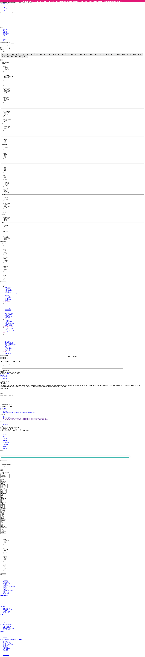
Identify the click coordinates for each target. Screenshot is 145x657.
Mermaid (5, 219)
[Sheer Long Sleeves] (4, 527)
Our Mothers (5, 446)
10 (32, 54)
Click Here (9, 373)
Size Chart (2, 374)
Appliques (6, 147)
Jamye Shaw (7, 322)
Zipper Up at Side (7, 133)
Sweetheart (6, 211)
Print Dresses (6, 96)
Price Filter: (4, 46)
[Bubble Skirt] (4, 484)
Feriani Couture (8, 345)
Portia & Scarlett (8, 309)
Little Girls (5, 438)
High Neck (6, 199)
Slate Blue (6, 254)
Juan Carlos (7, 315)
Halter (5, 198)
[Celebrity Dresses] (4, 485)
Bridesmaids (6, 67)
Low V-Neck (6, 202)
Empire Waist (6, 218)
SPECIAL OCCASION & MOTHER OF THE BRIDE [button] (11, 639)
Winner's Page (5, 444)
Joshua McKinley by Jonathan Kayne (11, 293)
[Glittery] (2, 494)
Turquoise (5, 252)
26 (68, 54)
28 (72, 54)
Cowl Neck (6, 197)
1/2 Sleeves (6, 225)
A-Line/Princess (7, 217)
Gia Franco (7, 346)
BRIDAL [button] (2, 631)
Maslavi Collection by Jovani (10, 297)
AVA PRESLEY (8, 289)
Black (5, 276)
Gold (5, 274)
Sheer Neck (6, 208)
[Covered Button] (3, 489)
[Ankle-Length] (3, 509)
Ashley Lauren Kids (8, 329)
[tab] (74, 293)
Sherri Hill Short (8, 310)
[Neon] (2, 496)
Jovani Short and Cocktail (7, 599)
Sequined (5, 174)
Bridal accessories (8, 334)
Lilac (5, 259)
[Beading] (3, 500)
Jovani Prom (7, 294)
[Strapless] (3, 532)
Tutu (4, 104)
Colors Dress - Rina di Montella (10, 344)
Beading (5, 148)
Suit (4, 101)
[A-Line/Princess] (3, 519)
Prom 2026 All (7, 287)
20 (55, 54)
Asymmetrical (6, 183)
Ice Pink (5, 261)
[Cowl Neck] (3, 514)
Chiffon (5, 166)
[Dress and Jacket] (4, 481)
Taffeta (5, 176)
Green (5, 249)
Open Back (6, 116)
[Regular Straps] (3, 530)
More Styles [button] (2, 652)
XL (20, 56)
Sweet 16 (5, 80)
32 (81, 54)
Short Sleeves (6, 230)
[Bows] (3, 501)
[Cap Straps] (3, 529)
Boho (5, 87)
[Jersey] (2, 507)
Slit (4, 121)
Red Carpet (6, 79)
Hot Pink (5, 263)
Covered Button (7, 126)
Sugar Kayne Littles (8, 331)
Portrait (5, 205)
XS (4, 56)
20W (103, 54)
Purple (5, 258)
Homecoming (6, 75)
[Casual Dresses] (5, 476)
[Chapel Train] (3, 511)
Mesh (5, 170)
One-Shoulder (6, 204)
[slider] (130, 457)
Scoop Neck (6, 207)
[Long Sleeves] (4, 526)
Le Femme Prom (8, 296)
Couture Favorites (6, 442)
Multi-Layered (6, 115)
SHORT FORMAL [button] (4, 595)
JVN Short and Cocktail (9, 307)
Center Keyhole (7, 112)
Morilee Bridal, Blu (6, 636)
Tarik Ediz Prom (8, 300)
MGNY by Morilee (8, 348)
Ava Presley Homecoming (9, 303)
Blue (5, 256)
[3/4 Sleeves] (4, 525)
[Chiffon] (2, 505)
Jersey (5, 168)
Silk (4, 175)
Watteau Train (6, 192)
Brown (5, 275)
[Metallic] (2, 495)
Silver (5, 278)
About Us (4, 416)
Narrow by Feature (5, 62)
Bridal (5, 66)
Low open (6, 129)
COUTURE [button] (2, 606)
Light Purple (6, 260)
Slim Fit (5, 220)
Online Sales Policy (3, 375)
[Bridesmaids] (5, 475)
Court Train (6, 185)
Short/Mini (6, 189)
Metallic (5, 139)
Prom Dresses (6, 77)
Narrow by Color (5, 243)
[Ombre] (2, 497)
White (5, 279)
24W (113, 54)
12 (37, 54)
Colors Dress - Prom (8, 290)
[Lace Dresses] (4, 482)
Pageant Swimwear (8, 321)
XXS (140, 54)
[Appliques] (3, 499)
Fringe (5, 155)
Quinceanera (6, 78)
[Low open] (3, 492)
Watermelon (6, 266)
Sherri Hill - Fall (8, 299)
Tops (5, 102)
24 (63, 54)
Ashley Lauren (7, 288)
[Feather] (2, 506)
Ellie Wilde (7, 291)
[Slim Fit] (3, 522)
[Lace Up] (3, 491)
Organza (5, 171)
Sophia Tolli (7, 338)
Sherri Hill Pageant (8, 324)
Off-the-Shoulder (7, 203)
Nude (5, 273)
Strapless (5, 239)
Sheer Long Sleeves (7, 228)
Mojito (5, 539)
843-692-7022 (5, 3)
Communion (6, 70)
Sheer (5, 130)
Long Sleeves (6, 227)
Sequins (5, 160)
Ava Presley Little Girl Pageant (10, 330)
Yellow (5, 245)
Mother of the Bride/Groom (9, 76)
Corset (5, 113)
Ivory (5, 271)
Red (4, 268)
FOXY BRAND (8, 353)
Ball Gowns (6, 85)
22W (108, 54)
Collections (5, 434)
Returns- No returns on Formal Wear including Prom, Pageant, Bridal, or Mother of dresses (19, 412)
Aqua (5, 251)
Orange (5, 269)
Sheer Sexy (6, 98)
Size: (1, 369)
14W (86, 54)
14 (41, 54)
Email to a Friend (3, 376)
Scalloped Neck (7, 206)
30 (77, 54)
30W (130, 54)
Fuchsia (5, 265)
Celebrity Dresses (7, 111)
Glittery (5, 138)
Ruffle (5, 157)
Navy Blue (6, 257)
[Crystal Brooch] (3, 502)
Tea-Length (6, 191)
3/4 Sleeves (6, 226)
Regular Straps (6, 237)
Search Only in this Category (7, 45)
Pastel (5, 142)
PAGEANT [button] (2, 614)
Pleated (5, 118)
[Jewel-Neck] (3, 517)
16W (92, 54)
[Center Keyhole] (4, 486)
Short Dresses (6, 99)
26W (119, 54)
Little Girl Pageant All (9, 328)
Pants (5, 94)
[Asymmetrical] (3, 510)
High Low (6, 114)
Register (4, 9)
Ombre (5, 141)
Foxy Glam (5, 448)
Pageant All (7, 320)
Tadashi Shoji (7, 349)
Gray (5, 277)
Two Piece (6, 105)
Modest (5, 93)
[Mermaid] (3, 521)
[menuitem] (74, 7)
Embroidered (6, 152)
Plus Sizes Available (7, 119)
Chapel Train (6, 184)
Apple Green (6, 248)
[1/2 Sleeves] (4, 524)
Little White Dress (7, 91)
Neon (5, 140)
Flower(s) (5, 154)
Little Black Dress (7, 90)
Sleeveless (6, 231)
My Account (5, 7)
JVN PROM (7, 295)
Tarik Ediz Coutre (8, 317)
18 (50, 54)
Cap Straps (6, 236)
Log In (4, 10)
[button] (5, 29)
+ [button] (3, 286)
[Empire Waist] (3, 520)
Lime (5, 250)
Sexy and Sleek (6, 97)
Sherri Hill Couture (8, 316)
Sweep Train (6, 190)
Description (5, 378)
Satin (5, 172)
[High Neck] (3, 516)
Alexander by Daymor (9, 342)
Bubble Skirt (6, 110)
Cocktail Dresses (7, 69)
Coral (5, 270)
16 (46, 54)
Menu (2, 27)
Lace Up (5, 128)
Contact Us (5, 411)
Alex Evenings (7, 341)
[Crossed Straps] (3, 490)
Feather (5, 153)
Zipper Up (6, 132)
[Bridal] (5, 474)
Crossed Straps (6, 127)
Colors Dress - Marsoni (9, 343)
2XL (26, 56)
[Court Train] (3, 512)
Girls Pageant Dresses (8, 74)
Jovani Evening (8, 347)
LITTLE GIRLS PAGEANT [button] (6, 624)
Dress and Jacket (7, 88)
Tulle (5, 177)
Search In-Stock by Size (6, 51)
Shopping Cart (5, 8)
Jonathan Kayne (8, 292)
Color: (1, 370)
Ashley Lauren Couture (9, 313)
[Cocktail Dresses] (5, 477)
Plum (5, 267)
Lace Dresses (6, 89)
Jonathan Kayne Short (9, 308)
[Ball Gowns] (4, 479)
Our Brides (5, 440)
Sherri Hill (7, 298)
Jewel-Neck (6, 200)
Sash (5, 158)
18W (97, 54)
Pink (5, 262)
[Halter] (3, 515)
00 (9, 54)
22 (59, 54)
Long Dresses (6, 92)
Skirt (5, 100)
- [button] (3, 352)
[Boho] (4, 480)
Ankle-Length (6, 182)
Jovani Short (5, 598)
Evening (5, 71)
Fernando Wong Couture (9, 314)
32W (135, 54)
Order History (5, 424)
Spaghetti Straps (7, 238)
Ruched (5, 120)
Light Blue (6, 253)
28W (124, 54)
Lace (5, 156)
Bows (5, 149)
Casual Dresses (6, 68)
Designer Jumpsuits (8, 325)
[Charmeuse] (2, 504)
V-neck (5, 212)
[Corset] (4, 487)
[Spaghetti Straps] (3, 531)
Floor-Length (6, 186)
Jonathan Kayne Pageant (9, 323)
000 (4, 54)
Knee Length (6, 188)
